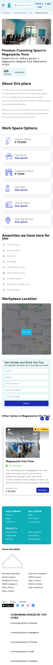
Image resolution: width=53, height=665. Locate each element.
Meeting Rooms (34, 539)
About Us (9, 515)
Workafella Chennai (10, 580)
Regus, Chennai (34, 580)
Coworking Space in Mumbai (24, 623)
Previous (42, 418)
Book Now (42, 490)
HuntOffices (6, 13)
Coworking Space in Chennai (24, 642)
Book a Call (39, 5)
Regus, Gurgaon (8, 591)
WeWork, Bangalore (9, 584)
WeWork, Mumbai (35, 584)
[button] (5, 41)
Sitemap (23, 602)
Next (47, 418)
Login (48, 3)
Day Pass (9, 539)
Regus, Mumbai (8, 587)
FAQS (30, 515)
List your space (34, 522)
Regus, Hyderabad (35, 587)
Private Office (11, 532)
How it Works (33, 518)
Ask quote (21, 158)
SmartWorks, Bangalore (37, 574)
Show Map (26, 332)
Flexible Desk (11, 535)
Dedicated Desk (34, 532)
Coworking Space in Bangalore (25, 632)
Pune (30, 13)
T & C (4, 602)
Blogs (8, 518)
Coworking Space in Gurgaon (24, 661)
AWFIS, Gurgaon (34, 577)
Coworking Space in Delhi (22, 651)
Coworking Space (19, 13)
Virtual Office (33, 535)
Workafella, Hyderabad (11, 574)
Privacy (13, 602)
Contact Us (10, 522)
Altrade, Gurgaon (9, 577)
